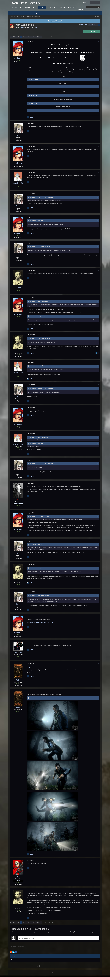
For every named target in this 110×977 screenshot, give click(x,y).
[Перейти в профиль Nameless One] (18, 176)
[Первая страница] (11, 37)
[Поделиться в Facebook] (16, 952)
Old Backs (22, 27)
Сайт (42, 7)
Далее (37, 36)
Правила (28, 13)
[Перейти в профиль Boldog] (18, 277)
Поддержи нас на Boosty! (67, 7)
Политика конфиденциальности (52, 972)
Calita (18, 135)
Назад (14, 36)
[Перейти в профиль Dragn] (18, 490)
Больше (80, 9)
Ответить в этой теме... (27, 938)
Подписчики (92, 24)
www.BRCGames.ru (30, 7)
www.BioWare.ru (16, 7)
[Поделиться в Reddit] (11, 952)
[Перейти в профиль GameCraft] (18, 646)
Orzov (18, 877)
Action (36, 27)
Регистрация (95, 2)
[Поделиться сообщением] (98, 41)
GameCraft (18, 653)
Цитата (32, 117)
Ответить (92, 31)
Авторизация (83, 24)
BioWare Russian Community (25, 2)
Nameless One (18, 183)
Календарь (20, 13)
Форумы (12, 13)
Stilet (18, 680)
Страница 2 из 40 (48, 36)
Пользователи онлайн (50, 13)
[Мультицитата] (28, 117)
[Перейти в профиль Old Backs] (12, 26)
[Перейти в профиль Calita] (18, 128)
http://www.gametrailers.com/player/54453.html (40, 622)
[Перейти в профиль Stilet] (18, 671)
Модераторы (37, 13)
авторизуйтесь (63, 932)
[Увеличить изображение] (76, 52)
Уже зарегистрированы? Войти (79, 3)
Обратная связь (67, 972)
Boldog (18, 287)
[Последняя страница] (41, 37)
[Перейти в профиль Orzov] (18, 867)
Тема (38, 972)
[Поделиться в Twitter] (13, 952)
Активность (51, 7)
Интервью (29, 667)
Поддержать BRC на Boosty (55, 20)
